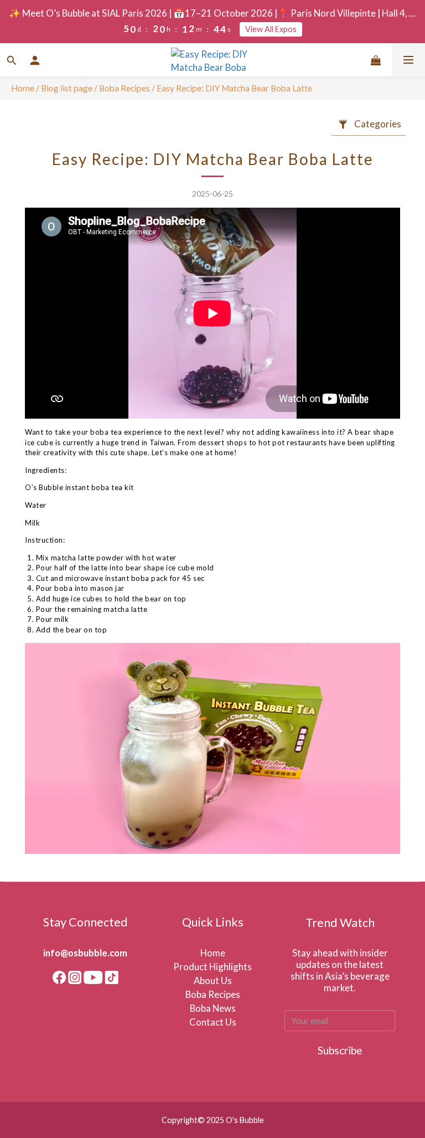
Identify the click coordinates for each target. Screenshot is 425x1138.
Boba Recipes (125, 88)
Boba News (213, 1008)
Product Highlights (212, 966)
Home (22, 88)
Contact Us (212, 1022)
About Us (213, 980)
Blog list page (66, 88)
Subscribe (340, 1050)
